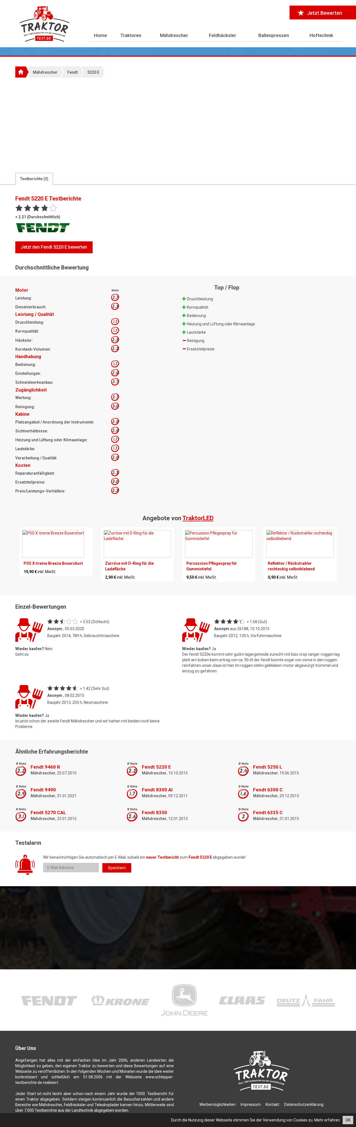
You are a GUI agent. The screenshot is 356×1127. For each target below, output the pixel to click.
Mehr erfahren (327, 1120)
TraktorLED (198, 518)
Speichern (117, 868)
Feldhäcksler (222, 35)
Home (100, 35)
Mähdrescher (174, 35)
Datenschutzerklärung (303, 1104)
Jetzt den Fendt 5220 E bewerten (54, 247)
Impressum (251, 1104)
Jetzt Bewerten (324, 13)
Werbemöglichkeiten (217, 1104)
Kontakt (272, 1104)
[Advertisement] (178, 125)
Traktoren (130, 35)
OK (347, 1120)
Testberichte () (34, 179)
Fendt (72, 72)
